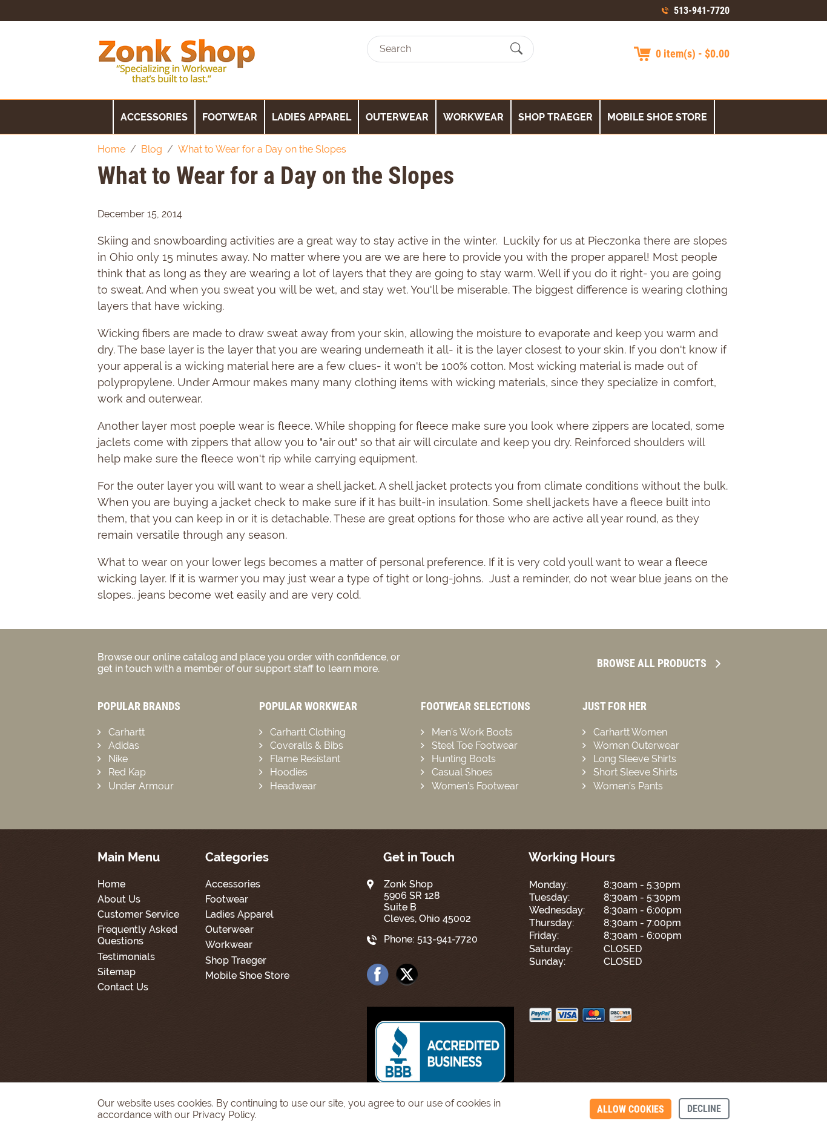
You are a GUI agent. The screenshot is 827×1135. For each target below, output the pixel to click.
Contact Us (122, 987)
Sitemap (116, 972)
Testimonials (126, 956)
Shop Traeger (555, 117)
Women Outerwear (636, 745)
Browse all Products (652, 663)
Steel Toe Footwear (475, 745)
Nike (118, 759)
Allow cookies (630, 1109)
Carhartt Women (630, 732)
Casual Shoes (462, 772)
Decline (704, 1108)
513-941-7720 (702, 10)
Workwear (473, 117)
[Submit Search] (516, 49)
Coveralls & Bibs (306, 745)
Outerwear (397, 117)
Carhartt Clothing (308, 732)
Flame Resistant (305, 759)
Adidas (123, 745)
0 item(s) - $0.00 (693, 53)
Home (111, 884)
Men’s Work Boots (472, 732)
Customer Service (138, 914)
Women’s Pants (628, 786)
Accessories (154, 117)
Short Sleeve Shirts (635, 772)
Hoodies (289, 772)
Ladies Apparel (311, 117)
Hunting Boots (464, 759)
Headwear (293, 786)
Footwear (229, 117)
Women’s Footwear (475, 786)
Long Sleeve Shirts (634, 759)
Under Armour (141, 786)
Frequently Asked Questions (137, 935)
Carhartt (126, 732)
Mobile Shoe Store (657, 117)
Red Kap (127, 772)
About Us (118, 899)
